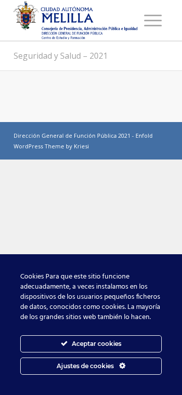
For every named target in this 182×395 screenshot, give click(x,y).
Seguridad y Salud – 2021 (61, 55)
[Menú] (153, 20)
